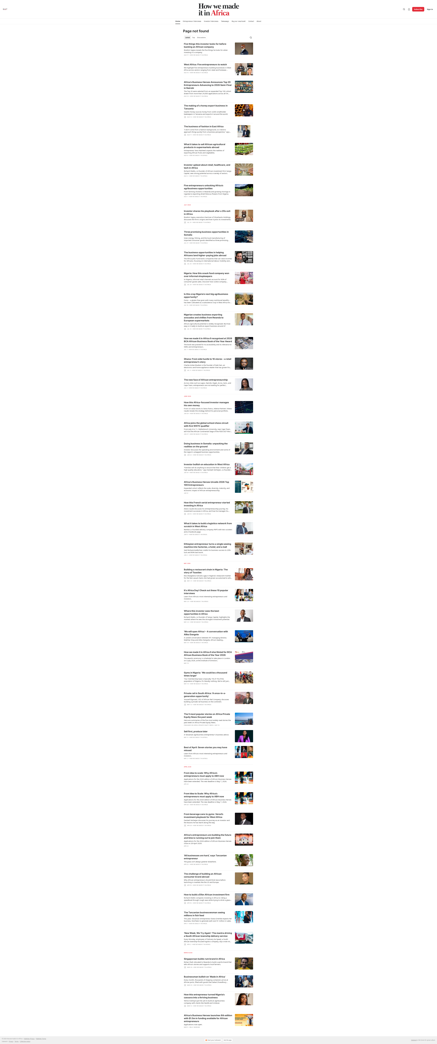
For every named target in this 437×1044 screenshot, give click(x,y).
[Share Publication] (409, 9)
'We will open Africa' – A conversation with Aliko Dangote (206, 633)
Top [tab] (193, 37)
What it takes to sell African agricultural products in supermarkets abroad (204, 146)
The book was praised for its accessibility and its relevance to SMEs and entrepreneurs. (207, 345)
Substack (414, 1040)
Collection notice (25, 1041)
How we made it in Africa (199, 55)
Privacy (11, 1041)
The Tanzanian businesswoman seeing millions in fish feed (204, 914)
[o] (244, 110)
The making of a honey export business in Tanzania (206, 107)
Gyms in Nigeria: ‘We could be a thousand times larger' (205, 674)
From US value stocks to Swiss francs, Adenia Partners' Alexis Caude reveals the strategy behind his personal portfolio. (208, 409)
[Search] (404, 9)
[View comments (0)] (200, 58)
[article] (218, 51)
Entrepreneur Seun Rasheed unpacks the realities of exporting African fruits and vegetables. (204, 151)
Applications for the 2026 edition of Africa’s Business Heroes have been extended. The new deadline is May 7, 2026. (207, 780)
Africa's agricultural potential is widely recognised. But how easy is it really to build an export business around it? (207, 325)
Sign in (430, 9)
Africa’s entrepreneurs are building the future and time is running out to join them (207, 836)
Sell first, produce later (196, 731)
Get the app (228, 1040)
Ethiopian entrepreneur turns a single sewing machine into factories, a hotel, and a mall (207, 545)
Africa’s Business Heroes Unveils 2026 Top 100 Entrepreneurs (206, 483)
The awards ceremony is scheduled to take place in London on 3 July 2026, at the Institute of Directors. (207, 659)
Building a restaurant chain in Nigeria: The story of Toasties (206, 571)
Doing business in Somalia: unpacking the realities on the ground (206, 445)
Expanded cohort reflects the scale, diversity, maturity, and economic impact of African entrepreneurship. (207, 489)
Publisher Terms (41, 1039)
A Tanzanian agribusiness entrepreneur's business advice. (206, 734)
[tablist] (195, 37)
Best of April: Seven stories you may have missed (205, 749)
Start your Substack (214, 1040)
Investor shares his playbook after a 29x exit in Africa (207, 212)
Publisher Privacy (29, 1039)
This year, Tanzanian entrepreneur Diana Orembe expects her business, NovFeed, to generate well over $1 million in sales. (208, 919)
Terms (17, 1041)
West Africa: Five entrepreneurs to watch (205, 64)
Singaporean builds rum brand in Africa (204, 959)
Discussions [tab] (201, 37)
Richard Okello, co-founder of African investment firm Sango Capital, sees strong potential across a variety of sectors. (207, 172)
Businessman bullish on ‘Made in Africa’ (204, 976)
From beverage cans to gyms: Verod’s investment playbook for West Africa (203, 815)
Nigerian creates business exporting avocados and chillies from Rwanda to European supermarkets (204, 317)
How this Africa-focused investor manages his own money (206, 404)
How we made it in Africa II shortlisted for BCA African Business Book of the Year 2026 (208, 653)
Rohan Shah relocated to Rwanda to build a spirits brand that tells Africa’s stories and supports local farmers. (207, 963)
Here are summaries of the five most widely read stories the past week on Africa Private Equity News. (207, 721)
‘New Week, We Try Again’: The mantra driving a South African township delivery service (208, 934)
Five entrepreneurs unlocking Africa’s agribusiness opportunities (203, 187)
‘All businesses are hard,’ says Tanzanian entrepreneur (205, 857)
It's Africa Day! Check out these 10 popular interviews (206, 592)
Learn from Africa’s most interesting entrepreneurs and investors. (205, 597)
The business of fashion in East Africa (204, 126)
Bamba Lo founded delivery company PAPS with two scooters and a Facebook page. (208, 530)
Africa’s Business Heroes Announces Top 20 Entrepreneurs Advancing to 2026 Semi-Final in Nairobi (207, 85)
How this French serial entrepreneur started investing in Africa (207, 504)
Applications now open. (193, 1024)
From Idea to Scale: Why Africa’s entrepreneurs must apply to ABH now (204, 795)
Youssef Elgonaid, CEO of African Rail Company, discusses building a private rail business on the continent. (206, 700)
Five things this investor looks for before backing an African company (205, 45)
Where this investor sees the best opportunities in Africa (201, 612)
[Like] (185, 58)
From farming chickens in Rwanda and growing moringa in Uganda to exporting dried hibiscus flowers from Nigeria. (207, 192)
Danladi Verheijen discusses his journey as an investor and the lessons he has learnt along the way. (207, 821)
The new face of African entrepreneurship (206, 380)
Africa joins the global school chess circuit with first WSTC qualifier (206, 424)
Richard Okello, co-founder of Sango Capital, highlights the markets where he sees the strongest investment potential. (207, 618)
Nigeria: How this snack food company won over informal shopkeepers (206, 275)
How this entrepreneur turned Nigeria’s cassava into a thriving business (204, 996)
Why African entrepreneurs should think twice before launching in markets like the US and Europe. (204, 881)
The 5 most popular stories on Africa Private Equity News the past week (207, 715)
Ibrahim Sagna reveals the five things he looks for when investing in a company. (206, 51)
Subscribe (418, 9)
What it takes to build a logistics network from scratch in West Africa (208, 525)
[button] (177, 21)
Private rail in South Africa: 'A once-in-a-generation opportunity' (205, 695)
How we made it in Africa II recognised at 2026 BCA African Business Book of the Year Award (208, 340)
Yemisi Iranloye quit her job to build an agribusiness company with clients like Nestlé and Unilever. (204, 1002)
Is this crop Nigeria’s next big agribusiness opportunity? (206, 295)
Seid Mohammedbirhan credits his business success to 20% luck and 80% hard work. (207, 551)
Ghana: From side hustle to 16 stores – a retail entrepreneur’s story (207, 360)
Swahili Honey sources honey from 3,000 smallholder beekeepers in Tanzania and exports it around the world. (206, 113)
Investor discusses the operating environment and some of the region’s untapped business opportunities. (207, 451)
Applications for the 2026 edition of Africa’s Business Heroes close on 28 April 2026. (207, 842)
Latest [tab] (187, 37)
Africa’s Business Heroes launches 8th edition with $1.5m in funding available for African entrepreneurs (208, 1018)
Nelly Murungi (194, 1027)
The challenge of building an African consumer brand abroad (203, 875)
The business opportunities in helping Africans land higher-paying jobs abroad (205, 254)
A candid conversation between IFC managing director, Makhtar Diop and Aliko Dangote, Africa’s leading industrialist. (205, 638)
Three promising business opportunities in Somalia (206, 233)
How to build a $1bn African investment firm (206, 894)
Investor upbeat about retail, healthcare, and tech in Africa (207, 166)
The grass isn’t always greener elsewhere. (200, 861)
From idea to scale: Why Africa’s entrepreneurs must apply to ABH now (204, 774)
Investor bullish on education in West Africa (207, 464)
